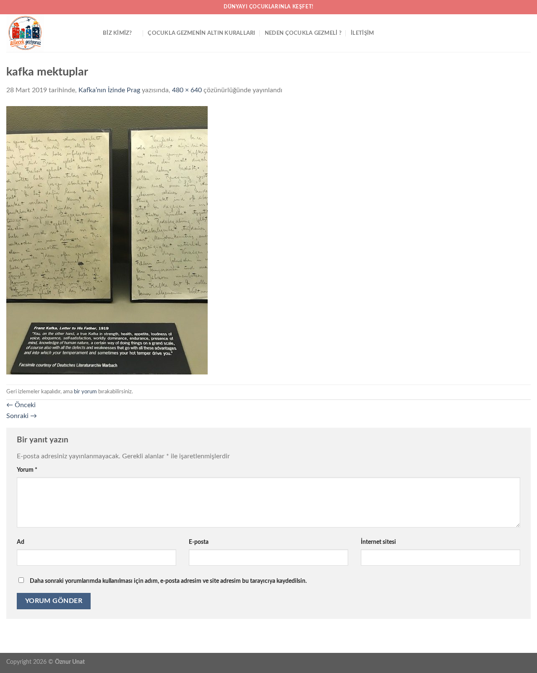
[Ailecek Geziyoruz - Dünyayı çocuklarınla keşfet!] (48, 33)
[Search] (527, 33)
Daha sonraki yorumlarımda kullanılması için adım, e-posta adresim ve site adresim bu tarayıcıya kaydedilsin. (168, 581)
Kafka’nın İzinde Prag (109, 90)
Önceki (21, 405)
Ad (20, 542)
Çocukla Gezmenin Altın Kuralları (201, 33)
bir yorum (85, 391)
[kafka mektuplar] (107, 239)
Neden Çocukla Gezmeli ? (303, 33)
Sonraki (21, 416)
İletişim (362, 33)
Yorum (27, 470)
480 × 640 (187, 90)
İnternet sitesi (378, 542)
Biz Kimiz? (117, 33)
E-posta (199, 542)
